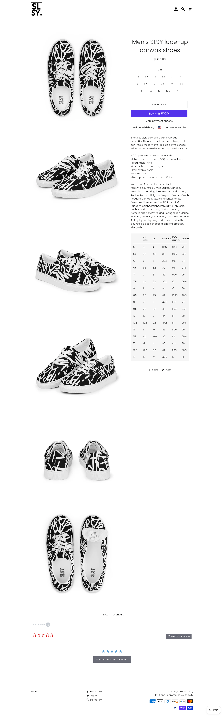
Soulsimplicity (185, 691)
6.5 (164, 76)
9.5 (163, 83)
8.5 (146, 83)
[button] (179, 636)
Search (35, 691)
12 (159, 90)
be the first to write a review (112, 659)
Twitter (94, 695)
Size (160, 70)
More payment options (159, 121)
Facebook (96, 691)
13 (177, 90)
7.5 (180, 76)
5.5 (147, 76)
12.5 (168, 90)
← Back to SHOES (112, 614)
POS (157, 695)
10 (172, 83)
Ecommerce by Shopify (179, 695)
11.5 (150, 90)
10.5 (181, 83)
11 (142, 90)
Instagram (96, 699)
